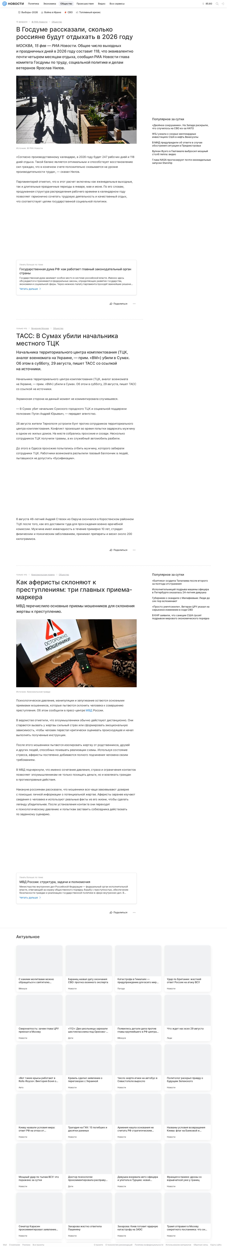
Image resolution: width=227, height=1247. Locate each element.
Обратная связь (201, 1245)
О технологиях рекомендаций (118, 1245)
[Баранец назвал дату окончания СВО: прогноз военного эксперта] (89, 968)
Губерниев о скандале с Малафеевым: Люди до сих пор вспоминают (181, 599)
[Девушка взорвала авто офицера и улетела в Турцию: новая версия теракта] (138, 1166)
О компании (14, 1245)
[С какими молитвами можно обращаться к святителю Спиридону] (39, 968)
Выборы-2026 (29, 12)
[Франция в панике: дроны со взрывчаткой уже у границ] (187, 1166)
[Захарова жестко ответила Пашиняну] (89, 1216)
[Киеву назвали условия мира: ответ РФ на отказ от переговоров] (39, 1117)
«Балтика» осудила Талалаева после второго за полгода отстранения (180, 582)
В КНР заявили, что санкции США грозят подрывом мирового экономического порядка (180, 617)
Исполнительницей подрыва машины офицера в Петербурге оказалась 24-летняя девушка (180, 591)
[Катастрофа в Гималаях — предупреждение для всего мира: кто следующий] (138, 968)
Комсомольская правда (43, 574)
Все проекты (38, 1245)
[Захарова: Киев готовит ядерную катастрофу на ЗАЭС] (138, 1216)
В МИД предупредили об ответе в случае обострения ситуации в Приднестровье (177, 144)
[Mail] (4, 3)
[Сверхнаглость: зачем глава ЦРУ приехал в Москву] (39, 1018)
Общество (57, 22)
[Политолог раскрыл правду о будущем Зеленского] (187, 1067)
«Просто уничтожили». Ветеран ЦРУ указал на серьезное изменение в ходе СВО (180, 608)
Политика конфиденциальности (149, 1245)
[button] (76, 110)
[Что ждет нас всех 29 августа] (187, 1018)
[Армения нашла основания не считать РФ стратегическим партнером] (138, 1117)
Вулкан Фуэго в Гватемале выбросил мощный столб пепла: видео (180, 153)
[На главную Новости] (15, 3)
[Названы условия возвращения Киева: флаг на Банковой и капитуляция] (187, 1117)
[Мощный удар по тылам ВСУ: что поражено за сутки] (39, 1166)
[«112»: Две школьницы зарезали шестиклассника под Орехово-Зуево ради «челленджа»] (89, 1018)
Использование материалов (178, 1245)
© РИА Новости (39, 22)
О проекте (98, 1245)
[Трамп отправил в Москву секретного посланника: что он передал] (187, 1216)
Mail (5, 1245)
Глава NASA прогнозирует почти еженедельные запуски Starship (181, 161)
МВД (89, 710)
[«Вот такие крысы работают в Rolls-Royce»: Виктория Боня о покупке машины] (39, 1067)
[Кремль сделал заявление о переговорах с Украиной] (89, 1067)
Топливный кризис (90, 12)
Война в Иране (52, 12)
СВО (70, 12)
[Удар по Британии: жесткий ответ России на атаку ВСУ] (187, 968)
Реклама (26, 1245)
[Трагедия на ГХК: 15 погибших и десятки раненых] (89, 1117)
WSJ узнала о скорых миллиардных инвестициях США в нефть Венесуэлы (175, 135)
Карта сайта (215, 1245)
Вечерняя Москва (40, 328)
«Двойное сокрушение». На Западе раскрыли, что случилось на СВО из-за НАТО (180, 127)
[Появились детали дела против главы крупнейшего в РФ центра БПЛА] (138, 1018)
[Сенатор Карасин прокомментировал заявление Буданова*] (39, 1216)
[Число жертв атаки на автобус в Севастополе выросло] (138, 1067)
